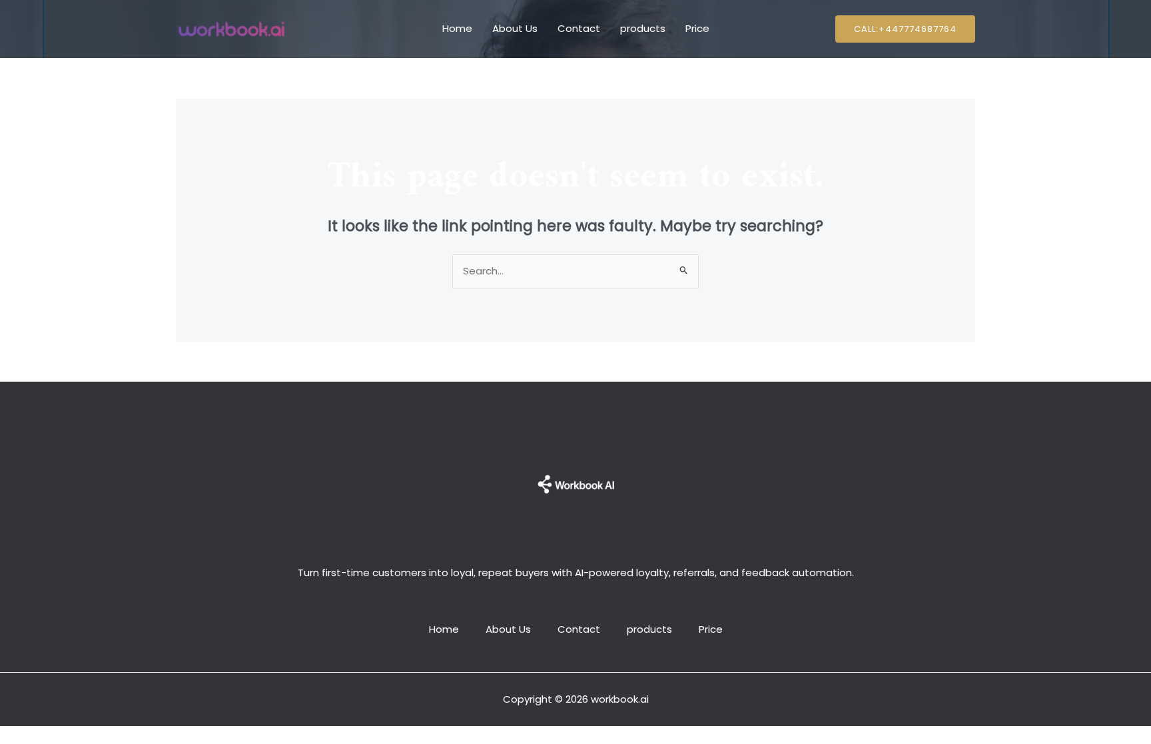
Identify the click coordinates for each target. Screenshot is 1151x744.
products (642, 28)
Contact (579, 28)
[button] (905, 29)
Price (697, 28)
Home (457, 28)
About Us (515, 28)
